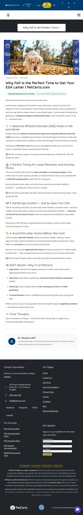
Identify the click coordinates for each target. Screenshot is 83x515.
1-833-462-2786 (28, 5)
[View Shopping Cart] (54, 5)
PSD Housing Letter (12, 441)
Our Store (47, 382)
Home (45, 373)
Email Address (48, 439)
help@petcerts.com (13, 5)
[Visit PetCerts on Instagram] (68, 3)
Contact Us (47, 378)
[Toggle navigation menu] (79, 15)
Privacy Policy (48, 392)
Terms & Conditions (51, 387)
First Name (47, 444)
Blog (44, 406)
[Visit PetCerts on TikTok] (74, 3)
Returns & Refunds (50, 411)
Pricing (46, 397)
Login (38, 5)
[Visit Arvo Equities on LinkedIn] (68, 7)
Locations (47, 401)
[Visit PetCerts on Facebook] (62, 3)
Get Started (46, 5)
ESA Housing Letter (12, 429)
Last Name (47, 449)
